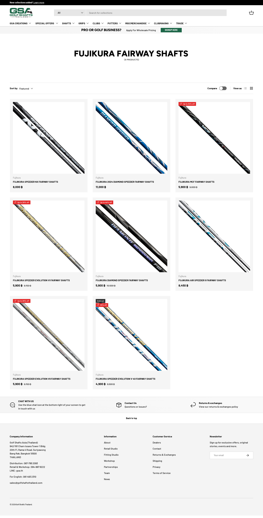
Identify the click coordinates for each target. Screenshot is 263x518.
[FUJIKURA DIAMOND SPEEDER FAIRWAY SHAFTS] (131, 236)
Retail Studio (111, 448)
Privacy (156, 466)
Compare (212, 88)
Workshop (109, 460)
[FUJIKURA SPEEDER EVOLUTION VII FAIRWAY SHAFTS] (48, 335)
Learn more (38, 2)
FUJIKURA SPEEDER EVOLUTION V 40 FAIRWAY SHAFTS (125, 378)
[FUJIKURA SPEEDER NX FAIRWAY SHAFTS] (48, 138)
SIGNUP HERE (171, 30)
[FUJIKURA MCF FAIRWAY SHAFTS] (214, 138)
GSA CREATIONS (19, 23)
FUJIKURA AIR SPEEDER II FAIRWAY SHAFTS (202, 280)
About (107, 442)
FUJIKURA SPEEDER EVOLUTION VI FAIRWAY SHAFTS (41, 280)
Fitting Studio (111, 454)
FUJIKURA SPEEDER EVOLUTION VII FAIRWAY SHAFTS (41, 378)
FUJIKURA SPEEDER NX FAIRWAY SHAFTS (35, 181)
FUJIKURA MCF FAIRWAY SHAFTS (196, 181)
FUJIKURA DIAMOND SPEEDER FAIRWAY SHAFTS (122, 280)
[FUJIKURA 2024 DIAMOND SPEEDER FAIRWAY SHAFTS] (131, 138)
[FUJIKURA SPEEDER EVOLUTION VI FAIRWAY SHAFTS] (48, 236)
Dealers (157, 442)
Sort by (14, 88)
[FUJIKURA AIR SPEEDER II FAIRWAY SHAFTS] (214, 236)
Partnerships (111, 466)
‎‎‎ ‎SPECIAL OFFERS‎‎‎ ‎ (45, 23)
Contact (157, 448)
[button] (251, 12)
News (107, 479)
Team (107, 472)
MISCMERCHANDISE (136, 23)
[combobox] (140, 12)
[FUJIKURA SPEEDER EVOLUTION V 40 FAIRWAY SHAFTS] (131, 335)
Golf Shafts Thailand (24, 504)
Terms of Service (162, 472)
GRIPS (82, 23)
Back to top (131, 418)
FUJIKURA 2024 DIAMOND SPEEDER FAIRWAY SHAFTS (125, 181)
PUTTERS (113, 23)
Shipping (157, 460)
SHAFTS (66, 23)
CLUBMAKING (161, 23)
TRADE (180, 23)
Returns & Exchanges (164, 454)
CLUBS (96, 23)
